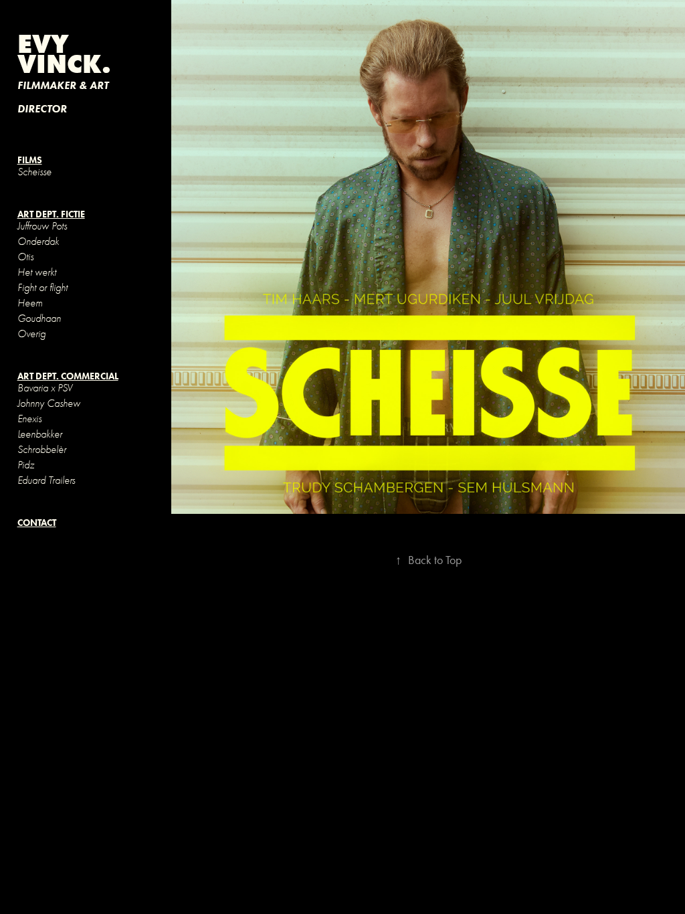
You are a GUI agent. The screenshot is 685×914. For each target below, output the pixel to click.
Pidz (25, 465)
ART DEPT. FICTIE (51, 214)
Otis (25, 257)
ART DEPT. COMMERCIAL (67, 376)
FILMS (29, 160)
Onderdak (38, 242)
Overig (31, 334)
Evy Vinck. (64, 53)
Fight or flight (42, 288)
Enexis (29, 419)
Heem (29, 303)
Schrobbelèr (41, 450)
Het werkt (36, 272)
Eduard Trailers (46, 480)
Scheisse (34, 172)
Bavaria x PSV (44, 388)
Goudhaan (39, 318)
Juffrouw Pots (42, 226)
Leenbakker (39, 434)
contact (36, 523)
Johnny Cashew (48, 403)
